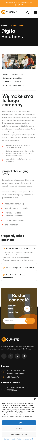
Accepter (19, 423)
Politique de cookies (10, 439)
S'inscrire (30, 321)
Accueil (4, 25)
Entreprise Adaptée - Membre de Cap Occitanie (19, 2)
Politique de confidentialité (25, 439)
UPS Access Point (14, 377)
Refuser (19, 429)
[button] (35, 399)
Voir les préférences (19, 434)
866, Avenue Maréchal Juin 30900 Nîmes (17, 388)
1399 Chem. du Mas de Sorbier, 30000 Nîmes (16, 372)
